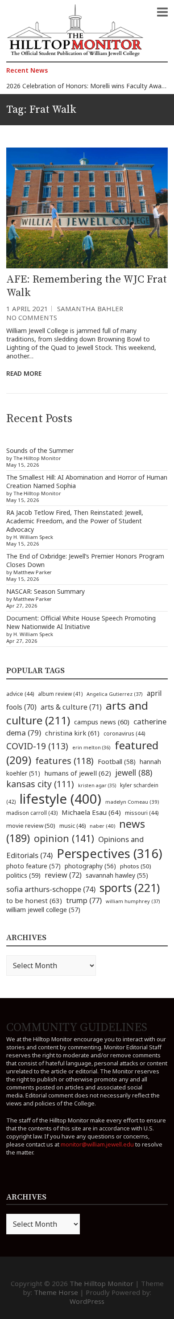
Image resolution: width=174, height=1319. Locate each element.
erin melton (91, 747)
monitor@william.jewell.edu (97, 1144)
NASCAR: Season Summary (45, 591)
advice (20, 694)
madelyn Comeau (132, 801)
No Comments (31, 317)
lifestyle (60, 799)
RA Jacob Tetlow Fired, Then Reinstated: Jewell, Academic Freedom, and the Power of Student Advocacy (74, 521)
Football (117, 761)
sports (129, 887)
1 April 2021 (27, 308)
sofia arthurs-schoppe (50, 889)
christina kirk (72, 732)
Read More (23, 373)
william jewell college (43, 909)
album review (60, 693)
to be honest (34, 900)
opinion (64, 838)
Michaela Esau (91, 812)
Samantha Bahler (90, 308)
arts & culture (71, 707)
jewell (133, 772)
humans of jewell (77, 772)
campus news (101, 721)
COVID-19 (37, 746)
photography (90, 866)
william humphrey (133, 901)
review (63, 875)
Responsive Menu (162, 12)
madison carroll (32, 813)
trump (84, 900)
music (72, 826)
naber (102, 825)
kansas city (40, 784)
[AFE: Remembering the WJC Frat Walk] (87, 208)
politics (23, 875)
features (64, 761)
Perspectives (109, 853)
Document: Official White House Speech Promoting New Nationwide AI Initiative (81, 622)
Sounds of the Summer (40, 450)
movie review (30, 826)
